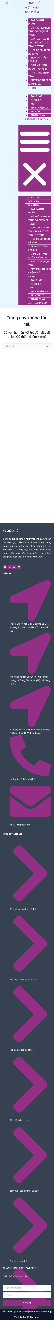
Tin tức (30, 88)
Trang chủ (32, 3)
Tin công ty (38, 111)
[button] (34, 158)
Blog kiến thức (35, 102)
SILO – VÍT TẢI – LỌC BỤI (38, 59)
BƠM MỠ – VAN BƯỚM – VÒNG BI (37, 67)
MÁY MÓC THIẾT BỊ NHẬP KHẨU (39, 82)
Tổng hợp (36, 96)
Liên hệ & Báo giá (36, 119)
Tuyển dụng (38, 115)
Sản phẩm (32, 11)
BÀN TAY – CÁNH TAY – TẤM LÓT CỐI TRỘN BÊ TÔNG (38, 43)
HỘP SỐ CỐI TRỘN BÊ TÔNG (39, 52)
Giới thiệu (32, 7)
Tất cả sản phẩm (36, 22)
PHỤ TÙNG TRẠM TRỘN (38, 74)
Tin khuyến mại (39, 107)
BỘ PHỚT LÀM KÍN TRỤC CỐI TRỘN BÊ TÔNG (39, 31)
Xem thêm (38, 556)
